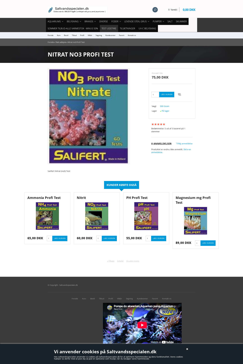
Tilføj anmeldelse (184, 143)
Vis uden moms (132, 261)
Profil (82, 35)
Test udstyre (109, 28)
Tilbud (74, 35)
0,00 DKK (189, 9)
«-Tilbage (110, 261)
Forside (50, 35)
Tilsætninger (127, 28)
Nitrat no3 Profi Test (76, 42)
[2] (155, 124)
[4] (161, 124)
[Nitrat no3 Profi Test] (88, 116)
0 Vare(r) (172, 9)
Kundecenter (110, 35)
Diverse (103, 21)
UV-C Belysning (147, 28)
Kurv (58, 35)
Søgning (99, 35)
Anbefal (120, 261)
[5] (164, 124)
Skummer (181, 21)
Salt (169, 21)
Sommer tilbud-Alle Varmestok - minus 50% (73, 28)
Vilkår (90, 35)
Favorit (121, 35)
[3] (158, 124)
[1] (152, 124)
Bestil (66, 35)
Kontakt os (132, 35)
